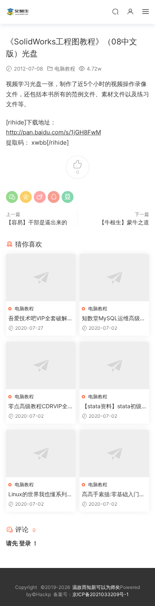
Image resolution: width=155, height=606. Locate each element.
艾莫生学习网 (18, 12)
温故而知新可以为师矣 (96, 587)
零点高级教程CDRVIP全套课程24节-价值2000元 (40, 406)
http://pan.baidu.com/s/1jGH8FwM (53, 132)
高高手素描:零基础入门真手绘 (113, 494)
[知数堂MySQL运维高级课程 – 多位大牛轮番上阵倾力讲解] (114, 277)
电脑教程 (64, 68)
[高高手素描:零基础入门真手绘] (114, 453)
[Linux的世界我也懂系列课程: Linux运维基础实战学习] (41, 453)
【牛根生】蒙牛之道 (124, 222)
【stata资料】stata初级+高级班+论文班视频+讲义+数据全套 (112, 406)
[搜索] (115, 11)
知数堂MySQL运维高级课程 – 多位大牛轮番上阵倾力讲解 (113, 318)
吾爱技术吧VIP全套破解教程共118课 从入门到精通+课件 (40, 318)
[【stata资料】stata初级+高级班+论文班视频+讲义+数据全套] (114, 365)
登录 (25, 543)
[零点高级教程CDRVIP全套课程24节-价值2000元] (41, 365)
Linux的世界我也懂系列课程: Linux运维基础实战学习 (40, 494)
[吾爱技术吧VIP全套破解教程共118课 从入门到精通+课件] (41, 277)
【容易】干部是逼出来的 (36, 222)
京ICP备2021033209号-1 (100, 594)
